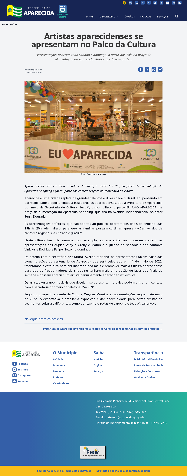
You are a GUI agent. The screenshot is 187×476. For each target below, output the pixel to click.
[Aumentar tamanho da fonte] (149, 3)
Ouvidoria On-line (145, 377)
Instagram (24, 375)
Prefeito (58, 377)
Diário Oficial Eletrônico (148, 359)
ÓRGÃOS (130, 16)
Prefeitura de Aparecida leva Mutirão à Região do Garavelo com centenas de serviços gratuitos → (102, 328)
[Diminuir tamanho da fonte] (143, 3)
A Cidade (58, 359)
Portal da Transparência (148, 365)
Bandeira (58, 371)
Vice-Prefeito (61, 383)
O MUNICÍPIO (107, 16)
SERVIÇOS (162, 16)
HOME (90, 16)
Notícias (13, 24)
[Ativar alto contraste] (155, 3)
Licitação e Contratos (147, 371)
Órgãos (98, 365)
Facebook (23, 363)
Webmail (23, 381)
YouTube (23, 369)
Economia (59, 365)
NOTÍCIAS (146, 16)
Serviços (98, 371)
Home (5, 24)
